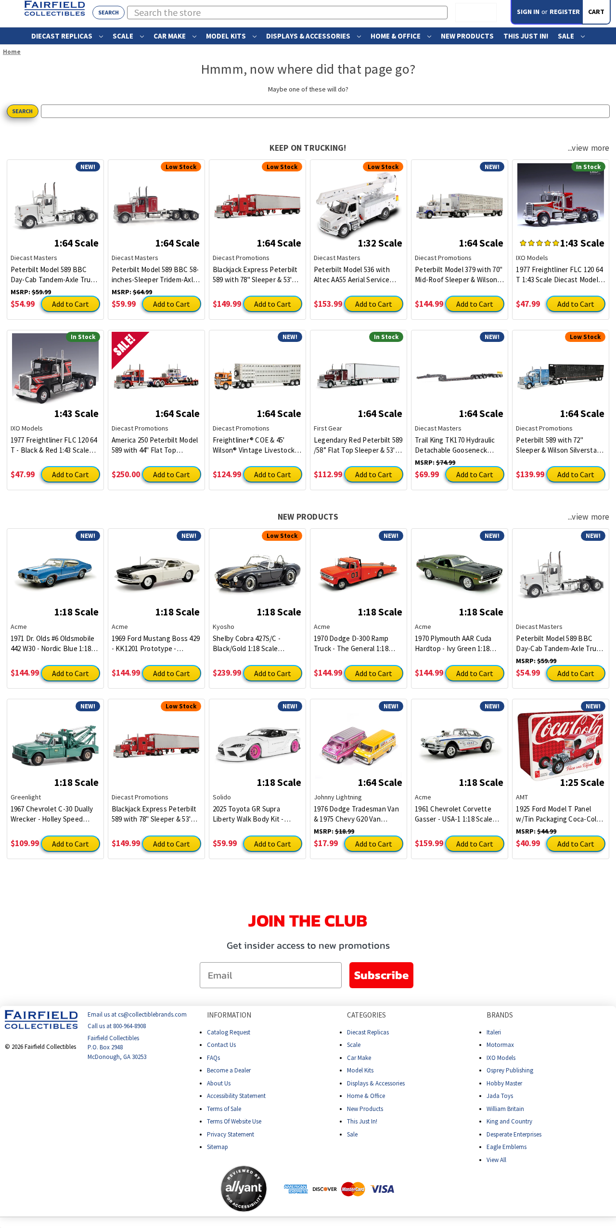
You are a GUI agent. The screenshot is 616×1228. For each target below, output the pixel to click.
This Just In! (525, 35)
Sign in (528, 11)
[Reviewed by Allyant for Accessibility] (243, 1188)
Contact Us (221, 1045)
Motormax (500, 1045)
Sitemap (217, 1147)
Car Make (170, 35)
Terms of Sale (224, 1109)
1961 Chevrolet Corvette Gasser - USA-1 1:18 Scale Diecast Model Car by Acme (457, 814)
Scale (124, 35)
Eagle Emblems (506, 1147)
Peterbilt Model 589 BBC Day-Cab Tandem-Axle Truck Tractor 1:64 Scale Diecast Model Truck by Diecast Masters (54, 275)
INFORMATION (229, 1014)
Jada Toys (500, 1096)
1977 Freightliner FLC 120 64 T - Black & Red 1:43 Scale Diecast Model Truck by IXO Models (54, 445)
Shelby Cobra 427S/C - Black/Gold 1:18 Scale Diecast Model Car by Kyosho (247, 643)
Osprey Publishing (510, 1070)
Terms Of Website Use (234, 1121)
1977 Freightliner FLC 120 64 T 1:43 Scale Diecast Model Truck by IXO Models (559, 275)
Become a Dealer (229, 1070)
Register (565, 11)
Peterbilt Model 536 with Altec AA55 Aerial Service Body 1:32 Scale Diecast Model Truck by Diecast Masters (352, 275)
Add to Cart (70, 304)
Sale (567, 35)
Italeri (494, 1032)
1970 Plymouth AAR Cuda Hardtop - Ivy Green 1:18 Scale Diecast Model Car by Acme (457, 643)
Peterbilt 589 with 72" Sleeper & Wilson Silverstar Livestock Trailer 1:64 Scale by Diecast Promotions (557, 445)
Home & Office (396, 35)
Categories (366, 1014)
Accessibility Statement (236, 1096)
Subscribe (381, 975)
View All (496, 1160)
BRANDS (500, 1014)
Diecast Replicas (62, 35)
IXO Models (501, 1058)
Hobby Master (504, 1083)
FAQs (213, 1058)
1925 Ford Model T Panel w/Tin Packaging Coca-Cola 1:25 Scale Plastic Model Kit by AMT (558, 814)
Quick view (55, 199)
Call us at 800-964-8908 (117, 1026)
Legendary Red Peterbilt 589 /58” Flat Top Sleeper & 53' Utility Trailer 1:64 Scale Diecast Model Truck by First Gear (358, 445)
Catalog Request (228, 1032)
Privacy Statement (230, 1134)
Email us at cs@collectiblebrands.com (137, 1014)
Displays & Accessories (309, 35)
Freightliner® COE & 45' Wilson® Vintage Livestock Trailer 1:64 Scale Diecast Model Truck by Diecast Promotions (254, 445)
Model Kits (226, 35)
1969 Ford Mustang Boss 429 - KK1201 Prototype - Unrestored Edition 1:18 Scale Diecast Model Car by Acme (156, 643)
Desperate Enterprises (514, 1134)
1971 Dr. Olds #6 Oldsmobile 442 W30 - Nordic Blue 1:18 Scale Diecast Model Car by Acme (53, 643)
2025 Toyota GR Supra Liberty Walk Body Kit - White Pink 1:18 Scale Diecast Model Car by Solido (256, 814)
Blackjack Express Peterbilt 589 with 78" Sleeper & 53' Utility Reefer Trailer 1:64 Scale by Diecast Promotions (257, 275)
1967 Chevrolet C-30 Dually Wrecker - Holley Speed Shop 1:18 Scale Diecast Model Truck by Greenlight (52, 814)
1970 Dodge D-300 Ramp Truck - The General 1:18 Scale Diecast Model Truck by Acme (354, 643)
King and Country (509, 1121)
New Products (467, 35)
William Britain (505, 1109)
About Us (219, 1083)
